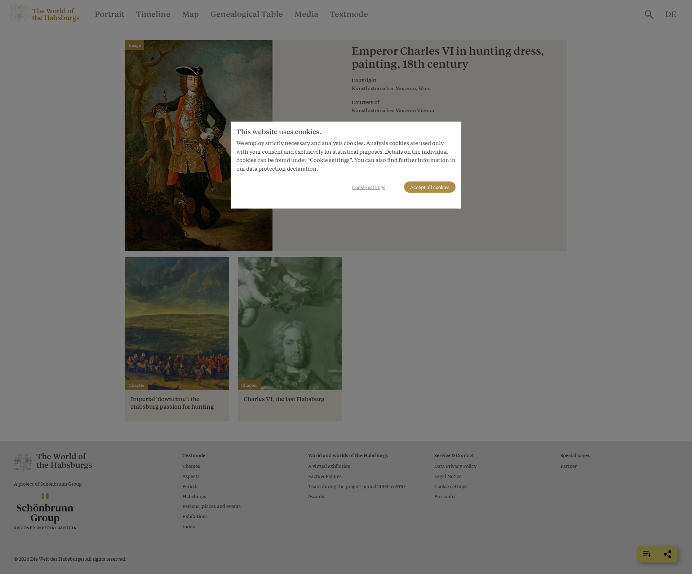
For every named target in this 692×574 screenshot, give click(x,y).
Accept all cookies (429, 187)
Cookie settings (368, 187)
